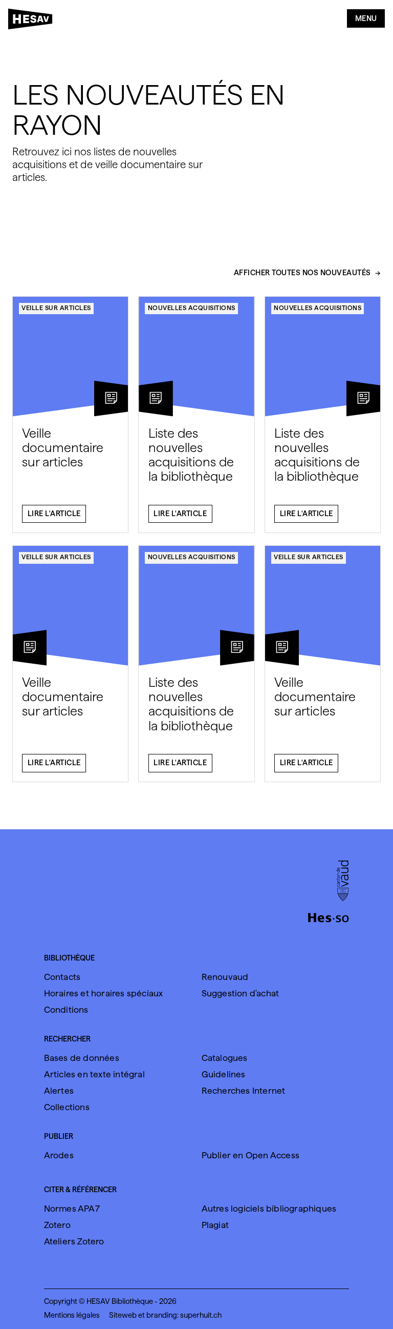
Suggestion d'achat (240, 993)
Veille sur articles (56, 308)
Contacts (62, 977)
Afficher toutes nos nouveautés (302, 273)
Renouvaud (225, 977)
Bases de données (81, 1058)
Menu (366, 18)
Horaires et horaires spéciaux (103, 993)
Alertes (59, 1091)
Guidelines (224, 1074)
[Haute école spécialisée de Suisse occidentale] (328, 916)
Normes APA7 (72, 1208)
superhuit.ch (201, 1315)
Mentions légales (72, 1315)
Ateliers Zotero (74, 1241)
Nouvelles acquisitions (191, 308)
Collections (67, 1107)
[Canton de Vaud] (342, 882)
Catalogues (225, 1058)
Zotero (57, 1225)
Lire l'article (54, 513)
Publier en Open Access (250, 1155)
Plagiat (215, 1225)
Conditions (66, 1010)
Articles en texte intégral (94, 1074)
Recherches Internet (244, 1091)
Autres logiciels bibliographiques (269, 1208)
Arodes (59, 1155)
